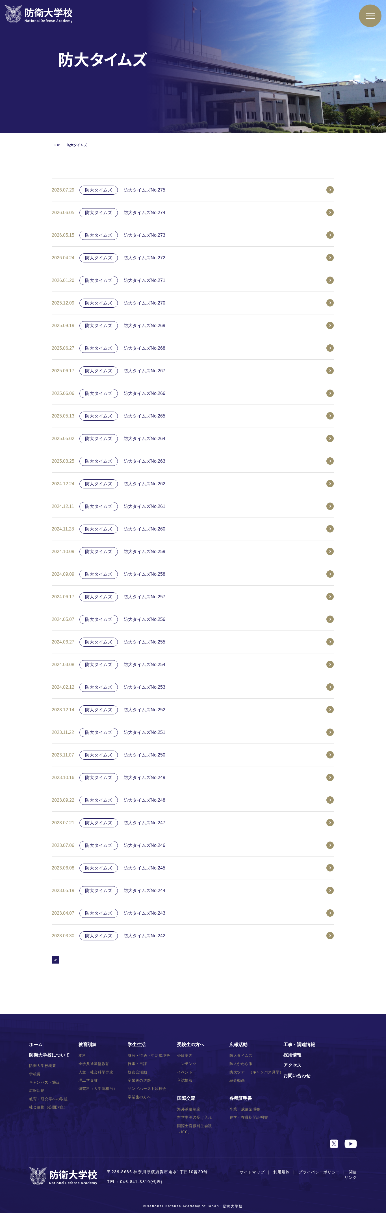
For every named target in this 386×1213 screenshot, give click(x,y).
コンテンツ (186, 1064)
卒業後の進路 (139, 1080)
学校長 (35, 1074)
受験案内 (185, 1055)
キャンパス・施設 (44, 1082)
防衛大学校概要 (42, 1066)
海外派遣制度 (188, 1109)
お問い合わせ (297, 1075)
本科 (82, 1055)
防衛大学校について (49, 1055)
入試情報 (185, 1080)
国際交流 (186, 1098)
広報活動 (37, 1090)
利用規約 (281, 1172)
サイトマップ (252, 1172)
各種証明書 (240, 1098)
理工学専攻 (88, 1080)
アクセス (292, 1065)
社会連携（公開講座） (48, 1107)
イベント (185, 1072)
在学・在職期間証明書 (248, 1117)
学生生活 (137, 1044)
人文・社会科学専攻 (96, 1072)
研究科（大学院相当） (98, 1088)
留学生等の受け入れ (194, 1117)
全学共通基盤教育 (94, 1064)
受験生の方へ (190, 1044)
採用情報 (292, 1055)
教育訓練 (88, 1044)
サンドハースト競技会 (147, 1088)
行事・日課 (137, 1064)
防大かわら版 (241, 1064)
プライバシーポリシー (319, 1172)
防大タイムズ (241, 1055)
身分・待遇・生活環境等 (149, 1055)
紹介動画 (237, 1080)
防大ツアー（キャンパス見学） (256, 1072)
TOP (56, 144)
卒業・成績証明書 (244, 1109)
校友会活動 (137, 1072)
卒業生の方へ (139, 1097)
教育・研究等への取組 (48, 1099)
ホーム (36, 1044)
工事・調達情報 (299, 1044)
